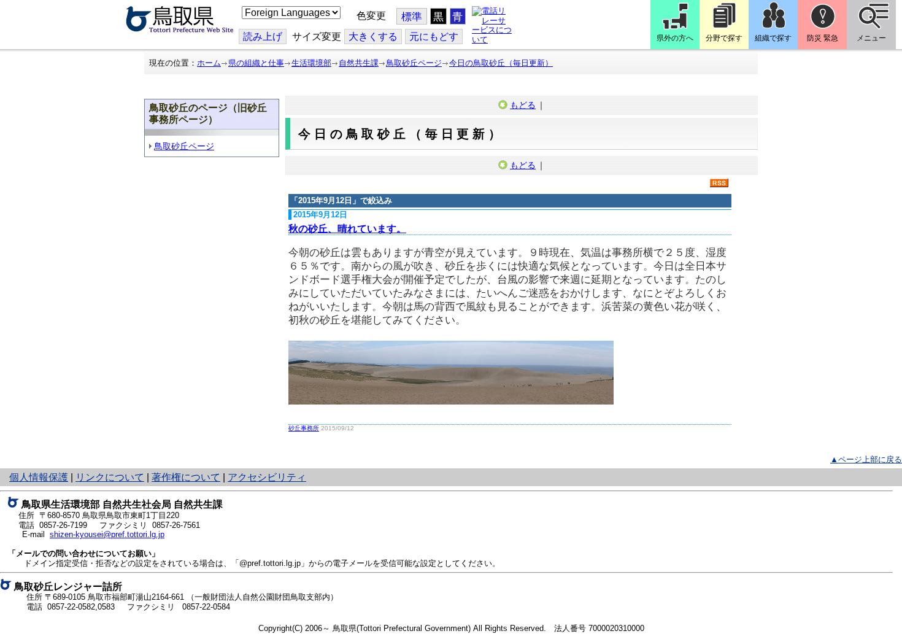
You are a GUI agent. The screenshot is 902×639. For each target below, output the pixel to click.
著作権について (186, 477)
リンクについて (109, 477)
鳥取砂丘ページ (414, 63)
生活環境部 (311, 63)
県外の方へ (675, 38)
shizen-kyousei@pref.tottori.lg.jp (107, 534)
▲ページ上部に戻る (866, 459)
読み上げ (262, 36)
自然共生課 (359, 63)
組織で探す (773, 38)
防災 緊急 (822, 38)
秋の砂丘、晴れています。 (347, 228)
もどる (523, 105)
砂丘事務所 (303, 428)
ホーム (209, 63)
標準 (411, 17)
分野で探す (724, 38)
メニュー (871, 38)
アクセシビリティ (267, 477)
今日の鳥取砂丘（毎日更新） (501, 63)
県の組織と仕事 (256, 63)
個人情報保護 (38, 477)
